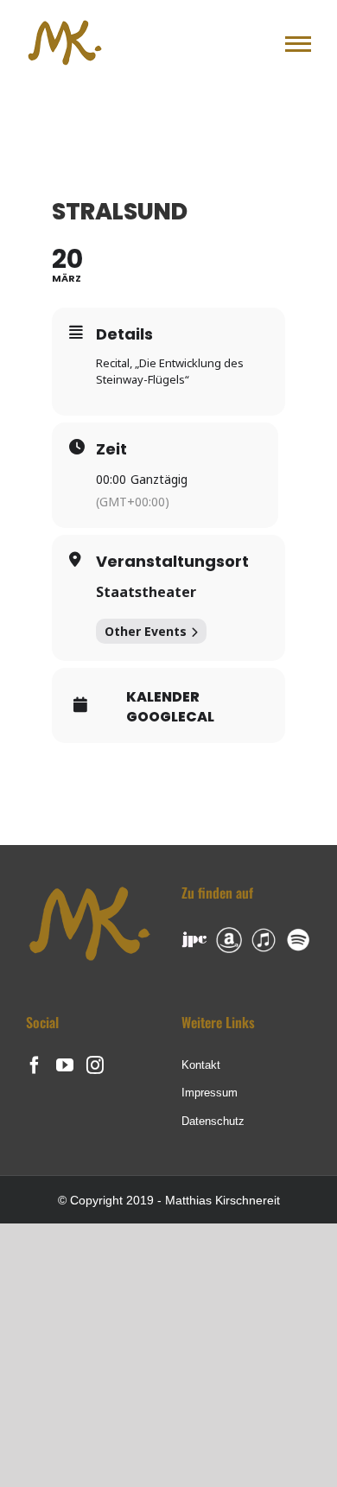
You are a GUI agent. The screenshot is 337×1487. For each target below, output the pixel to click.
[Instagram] (95, 1065)
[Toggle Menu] (298, 44)
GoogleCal (170, 717)
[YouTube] (64, 1065)
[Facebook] (34, 1065)
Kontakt (200, 1064)
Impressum (209, 1092)
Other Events (146, 631)
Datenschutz (213, 1121)
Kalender (163, 697)
